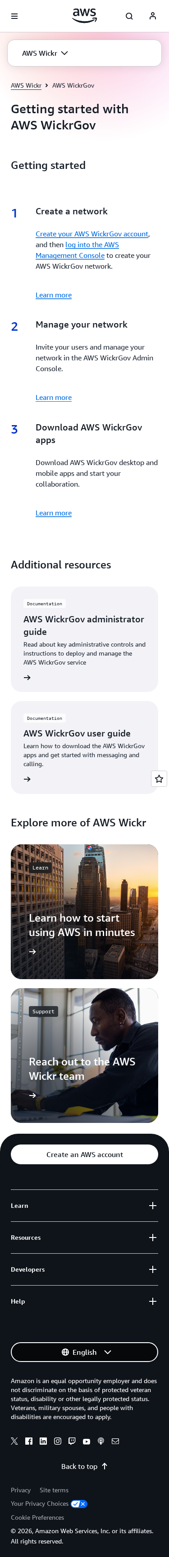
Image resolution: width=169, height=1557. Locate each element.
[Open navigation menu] (14, 16)
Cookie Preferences (37, 1517)
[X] (14, 1442)
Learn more (54, 294)
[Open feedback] (159, 779)
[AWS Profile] (153, 16)
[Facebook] (28, 1442)
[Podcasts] (101, 1442)
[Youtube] (86, 1442)
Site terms (54, 1490)
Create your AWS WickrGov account (92, 233)
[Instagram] (57, 1442)
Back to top (79, 1466)
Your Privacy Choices (40, 1503)
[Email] (115, 1442)
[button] (45, 53)
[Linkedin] (43, 1442)
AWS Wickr (26, 85)
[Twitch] (72, 1442)
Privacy (21, 1490)
